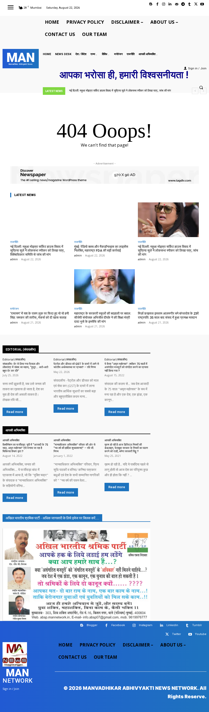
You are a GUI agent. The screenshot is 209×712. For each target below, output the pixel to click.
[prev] (195, 91)
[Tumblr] (189, 4)
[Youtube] (202, 4)
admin (14, 259)
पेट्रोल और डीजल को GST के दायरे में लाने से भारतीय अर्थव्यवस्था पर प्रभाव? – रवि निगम (76, 365)
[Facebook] (157, 4)
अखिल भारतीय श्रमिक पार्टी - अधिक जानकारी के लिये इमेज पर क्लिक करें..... (52, 518)
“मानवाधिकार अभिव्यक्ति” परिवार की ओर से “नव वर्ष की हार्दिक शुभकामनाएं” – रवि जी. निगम (74, 448)
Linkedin (172, 625)
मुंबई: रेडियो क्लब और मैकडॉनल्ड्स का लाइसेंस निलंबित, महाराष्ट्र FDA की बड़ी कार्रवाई (101, 249)
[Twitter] (196, 4)
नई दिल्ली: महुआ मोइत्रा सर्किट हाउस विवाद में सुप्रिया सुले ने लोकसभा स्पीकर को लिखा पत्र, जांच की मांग (120, 90)
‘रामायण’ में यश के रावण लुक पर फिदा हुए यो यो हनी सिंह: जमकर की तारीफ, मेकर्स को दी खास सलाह (39, 315)
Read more (14, 412)
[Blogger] (151, 4)
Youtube (200, 634)
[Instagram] (164, 4)
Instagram (145, 625)
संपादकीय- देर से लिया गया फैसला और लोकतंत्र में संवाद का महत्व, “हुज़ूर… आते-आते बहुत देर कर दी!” (25, 367)
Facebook (118, 625)
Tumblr (197, 625)
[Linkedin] (170, 4)
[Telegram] (183, 4)
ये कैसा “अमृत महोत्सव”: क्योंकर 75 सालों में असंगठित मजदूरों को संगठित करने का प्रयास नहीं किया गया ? (126, 367)
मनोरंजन (14, 308)
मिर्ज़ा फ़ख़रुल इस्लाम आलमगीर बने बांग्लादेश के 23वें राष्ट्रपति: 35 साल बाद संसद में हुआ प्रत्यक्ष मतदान (168, 315)
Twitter (176, 634)
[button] (201, 87)
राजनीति (14, 241)
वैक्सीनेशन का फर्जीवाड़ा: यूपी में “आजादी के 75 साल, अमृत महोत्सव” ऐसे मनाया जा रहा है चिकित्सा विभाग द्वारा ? (25, 448)
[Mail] (176, 4)
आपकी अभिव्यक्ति (11, 440)
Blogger (92, 625)
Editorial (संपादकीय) (14, 359)
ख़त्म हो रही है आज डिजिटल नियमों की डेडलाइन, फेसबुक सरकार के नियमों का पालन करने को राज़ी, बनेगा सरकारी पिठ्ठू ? (126, 448)
